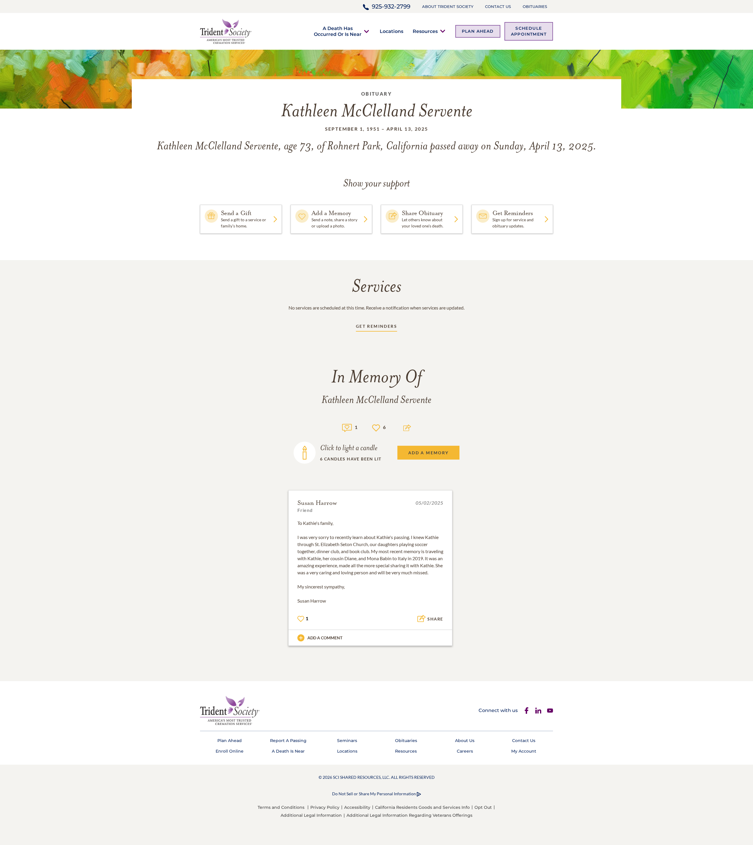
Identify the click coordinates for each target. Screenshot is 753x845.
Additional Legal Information (311, 815)
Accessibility (357, 807)
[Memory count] (347, 427)
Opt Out (483, 807)
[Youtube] (550, 710)
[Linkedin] (538, 710)
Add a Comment (324, 637)
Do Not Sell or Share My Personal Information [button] (374, 793)
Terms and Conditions (281, 807)
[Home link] (225, 31)
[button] (337, 31)
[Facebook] (526, 710)
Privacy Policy (324, 807)
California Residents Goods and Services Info (422, 807)
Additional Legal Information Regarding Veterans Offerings (409, 815)
